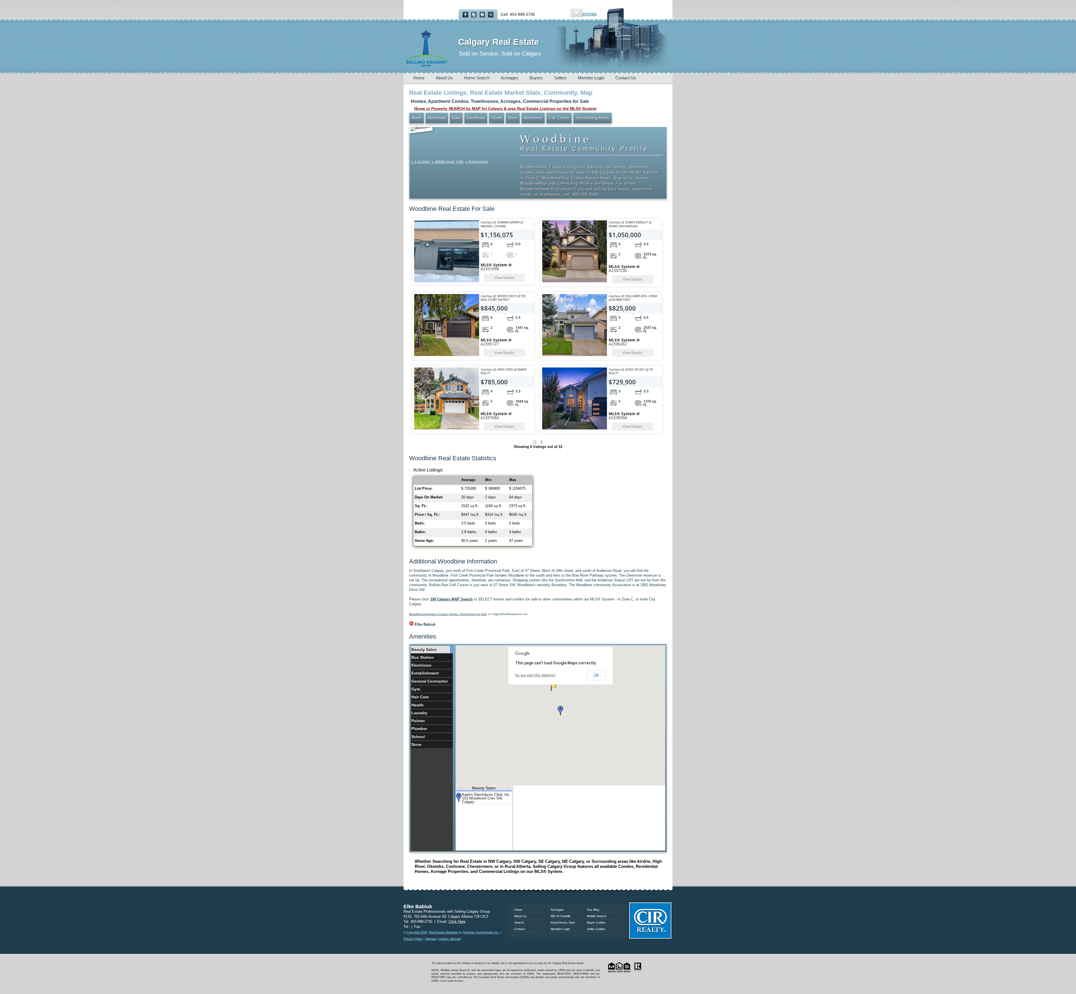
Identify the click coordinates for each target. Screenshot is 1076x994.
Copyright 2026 (417, 932)
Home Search (477, 77)
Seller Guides (596, 929)
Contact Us (625, 77)
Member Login (591, 77)
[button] (560, 710)
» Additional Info (448, 161)
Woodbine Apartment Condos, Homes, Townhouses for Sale (448, 614)
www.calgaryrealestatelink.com (538, 896)
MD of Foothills (561, 916)
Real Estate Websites (443, 932)
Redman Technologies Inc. (481, 932)
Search (519, 922)
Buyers (536, 77)
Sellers (560, 77)
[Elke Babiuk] (411, 624)
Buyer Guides (596, 922)
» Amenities (476, 161)
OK (596, 675)
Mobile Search (596, 916)
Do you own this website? (535, 675)
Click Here (457, 921)
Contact (519, 929)
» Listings (420, 161)
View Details (504, 278)
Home (419, 77)
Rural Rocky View (563, 922)
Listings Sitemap (450, 938)
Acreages (509, 77)
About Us (444, 77)
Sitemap (430, 938)
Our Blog (593, 909)
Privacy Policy (413, 938)
